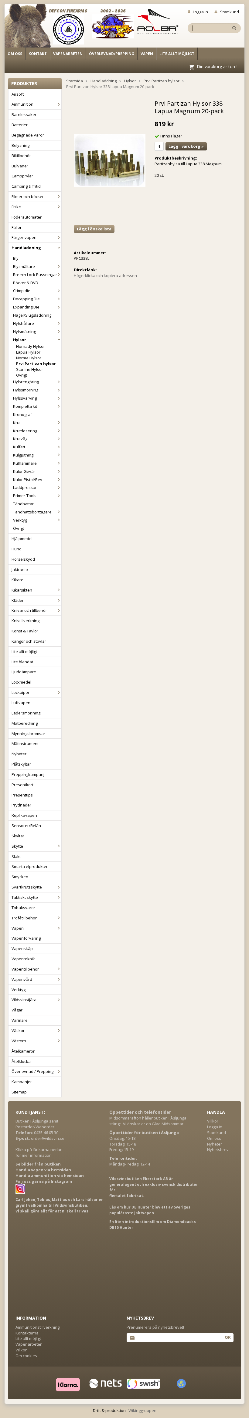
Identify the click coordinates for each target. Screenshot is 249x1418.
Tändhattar (23, 503)
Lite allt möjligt (176, 53)
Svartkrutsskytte (27, 887)
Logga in (200, 12)
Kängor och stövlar (29, 641)
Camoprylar (22, 176)
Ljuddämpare (24, 671)
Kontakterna (27, 1333)
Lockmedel (21, 682)
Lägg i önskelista (94, 229)
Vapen (147, 53)
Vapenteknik (23, 958)
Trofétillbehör (24, 918)
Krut (17, 422)
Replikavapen (24, 815)
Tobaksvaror (23, 907)
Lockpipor (20, 692)
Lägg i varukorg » (186, 146)
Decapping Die (26, 299)
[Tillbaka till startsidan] (31, 28)
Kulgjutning (23, 455)
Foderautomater (27, 217)
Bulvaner (20, 166)
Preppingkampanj (28, 774)
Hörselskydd (23, 559)
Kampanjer (22, 1081)
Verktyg (20, 520)
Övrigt (21, 375)
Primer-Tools (24, 495)
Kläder (18, 600)
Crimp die (21, 290)
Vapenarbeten (68, 53)
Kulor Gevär (24, 471)
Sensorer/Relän (26, 825)
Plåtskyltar (21, 764)
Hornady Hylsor (30, 346)
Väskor (18, 1030)
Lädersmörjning (26, 713)
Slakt (16, 856)
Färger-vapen (24, 237)
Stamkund (229, 12)
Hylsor (19, 339)
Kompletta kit (25, 406)
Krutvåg (20, 438)
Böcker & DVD (25, 282)
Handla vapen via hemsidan (43, 1169)
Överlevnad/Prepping (111, 53)
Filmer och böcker (28, 196)
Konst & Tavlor (25, 631)
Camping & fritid (26, 186)
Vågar (17, 1010)
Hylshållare (23, 323)
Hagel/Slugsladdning (32, 315)
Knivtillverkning (25, 620)
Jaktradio (20, 569)
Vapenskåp (22, 948)
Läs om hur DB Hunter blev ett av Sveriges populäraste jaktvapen (149, 1210)
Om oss (15, 53)
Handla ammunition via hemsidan (49, 1175)
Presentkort (22, 784)
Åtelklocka (21, 1061)
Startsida (74, 81)
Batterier (20, 124)
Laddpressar (25, 487)
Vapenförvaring (26, 938)
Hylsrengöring (26, 381)
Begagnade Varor (28, 135)
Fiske (16, 206)
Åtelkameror (23, 1051)
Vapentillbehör (25, 969)
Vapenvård (22, 979)
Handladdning (26, 247)
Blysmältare (24, 266)
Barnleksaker (24, 114)
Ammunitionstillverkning (37, 1327)
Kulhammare (25, 463)
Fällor (17, 227)
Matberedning (25, 723)
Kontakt (38, 53)
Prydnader (21, 805)
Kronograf (22, 414)
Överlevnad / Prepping (32, 1071)
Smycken (20, 876)
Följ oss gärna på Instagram (43, 1181)
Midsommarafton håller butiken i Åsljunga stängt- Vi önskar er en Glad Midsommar (147, 1120)
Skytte (17, 846)
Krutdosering (25, 431)
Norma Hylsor (28, 358)
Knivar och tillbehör (29, 610)
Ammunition (22, 104)
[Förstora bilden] (109, 160)
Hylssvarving (25, 398)
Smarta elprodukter (30, 866)
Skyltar (18, 836)
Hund (17, 549)
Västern (19, 1041)
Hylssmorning (25, 390)
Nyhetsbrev (218, 1149)
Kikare (17, 579)
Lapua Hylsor (28, 352)
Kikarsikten (22, 590)
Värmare (20, 1020)
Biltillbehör (21, 155)
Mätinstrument (25, 743)
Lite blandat (22, 661)
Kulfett (19, 447)
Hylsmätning (24, 331)
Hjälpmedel (22, 538)
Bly (16, 258)
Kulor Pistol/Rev (27, 479)
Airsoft (18, 94)
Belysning (20, 145)
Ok (227, 1337)
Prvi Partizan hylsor (36, 363)
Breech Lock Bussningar (35, 274)
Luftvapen (21, 702)
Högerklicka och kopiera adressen (105, 275)
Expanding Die (26, 307)
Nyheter (19, 754)
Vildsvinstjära (24, 999)
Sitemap (19, 1092)
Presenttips (22, 795)
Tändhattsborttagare (32, 512)
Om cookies (26, 1355)
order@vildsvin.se (47, 1138)
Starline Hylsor (29, 369)
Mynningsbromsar (28, 733)
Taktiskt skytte (25, 897)
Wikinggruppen (142, 1410)
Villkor (212, 1121)
